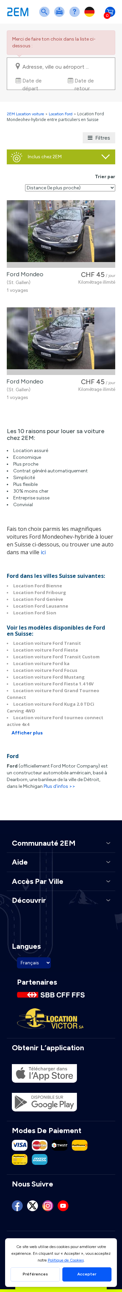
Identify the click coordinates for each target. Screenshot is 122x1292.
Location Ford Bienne (37, 586)
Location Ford (61, 114)
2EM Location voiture (26, 114)
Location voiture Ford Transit (47, 643)
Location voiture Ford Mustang (49, 677)
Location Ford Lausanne (40, 606)
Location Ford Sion (34, 613)
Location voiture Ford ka (41, 663)
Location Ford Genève (38, 599)
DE (90, 16)
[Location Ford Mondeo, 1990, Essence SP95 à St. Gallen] (61, 234)
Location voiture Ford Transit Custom (56, 657)
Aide (75, 16)
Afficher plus (27, 733)
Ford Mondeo (23, 274)
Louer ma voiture (60, 16)
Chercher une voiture (45, 16)
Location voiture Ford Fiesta (45, 650)
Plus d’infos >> (59, 786)
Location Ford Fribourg (39, 592)
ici (43, 552)
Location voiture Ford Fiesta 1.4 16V (53, 684)
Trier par (105, 177)
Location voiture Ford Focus (45, 670)
